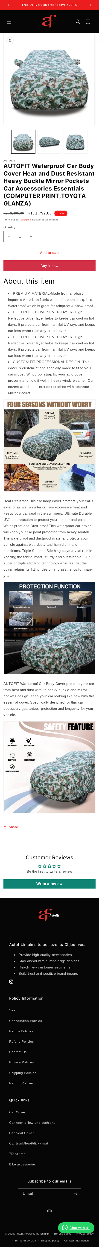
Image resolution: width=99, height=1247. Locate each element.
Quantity (9, 227)
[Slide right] (94, 143)
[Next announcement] (90, 5)
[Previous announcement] (8, 5)
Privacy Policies (21, 1062)
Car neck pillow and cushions (32, 1122)
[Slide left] (5, 143)
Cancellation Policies (25, 1021)
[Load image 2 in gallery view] (49, 142)
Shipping (25, 219)
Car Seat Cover (21, 1133)
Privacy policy (85, 1233)
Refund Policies (21, 1041)
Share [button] (13, 827)
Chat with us (80, 1228)
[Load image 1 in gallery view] (23, 142)
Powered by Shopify (37, 1233)
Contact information (76, 1240)
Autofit (20, 1233)
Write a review (49, 884)
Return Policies (21, 1031)
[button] (9, 22)
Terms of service (25, 1240)
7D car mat (18, 1154)
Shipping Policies (22, 1073)
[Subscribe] (76, 1193)
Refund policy (62, 1233)
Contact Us (18, 1052)
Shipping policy (50, 1240)
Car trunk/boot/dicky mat (28, 1143)
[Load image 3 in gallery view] (75, 142)
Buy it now (49, 266)
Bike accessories (22, 1164)
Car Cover (17, 1112)
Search (14, 1010)
